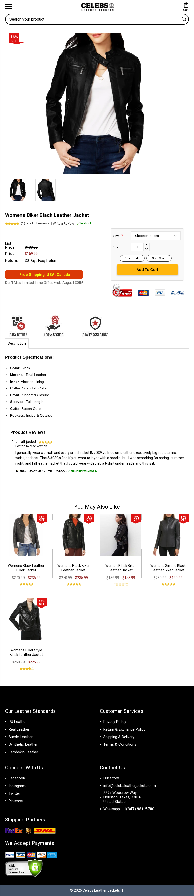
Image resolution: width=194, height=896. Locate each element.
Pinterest (16, 801)
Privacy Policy (114, 721)
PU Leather (18, 721)
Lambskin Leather (23, 752)
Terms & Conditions (119, 744)
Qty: (116, 246)
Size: (118, 236)
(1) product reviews (35, 223)
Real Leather (19, 729)
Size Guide (132, 258)
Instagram (17, 786)
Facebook (17, 778)
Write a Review (63, 223)
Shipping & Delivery (118, 737)
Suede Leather (21, 737)
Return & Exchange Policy (124, 729)
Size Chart (159, 258)
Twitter (14, 793)
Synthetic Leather (23, 744)
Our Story (111, 778)
